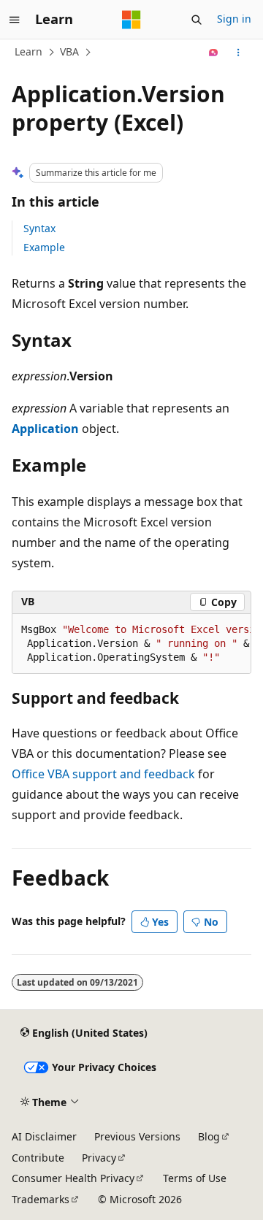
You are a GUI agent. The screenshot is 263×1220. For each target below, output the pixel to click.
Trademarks (40, 1199)
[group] (131, 644)
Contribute (38, 1158)
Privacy (99, 1158)
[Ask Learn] (214, 52)
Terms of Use (194, 1178)
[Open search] (196, 20)
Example (44, 247)
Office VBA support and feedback (103, 774)
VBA (69, 51)
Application (45, 429)
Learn (28, 51)
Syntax (39, 228)
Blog (209, 1136)
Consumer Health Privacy (73, 1178)
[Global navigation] (14, 20)
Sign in (234, 19)
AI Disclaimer (44, 1136)
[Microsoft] (131, 19)
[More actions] (238, 52)
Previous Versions (137, 1136)
